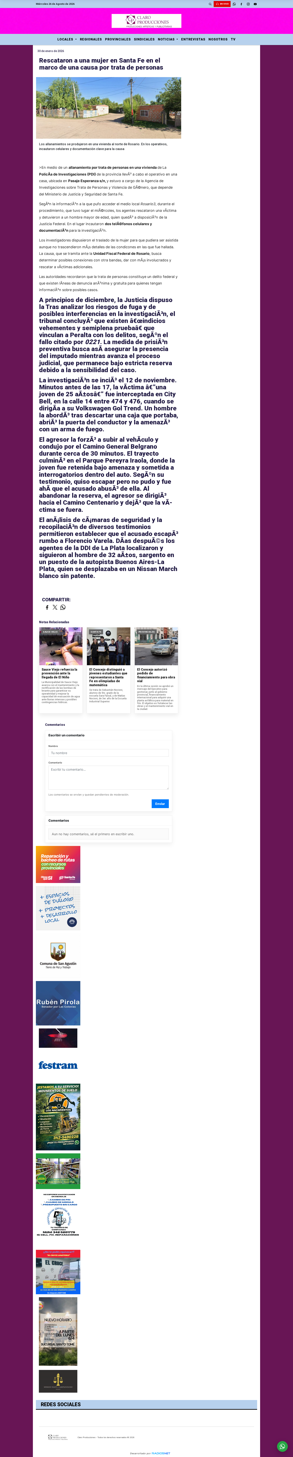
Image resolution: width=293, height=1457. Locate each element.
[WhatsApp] (234, 4)
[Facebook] (241, 4)
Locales (65, 39)
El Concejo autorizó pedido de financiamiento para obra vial (156, 675)
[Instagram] (248, 4)
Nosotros (218, 39)
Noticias (167, 39)
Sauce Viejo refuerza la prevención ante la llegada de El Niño (59, 673)
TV (233, 39)
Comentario (55, 762)
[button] (210, 4)
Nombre (53, 746)
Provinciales (118, 39)
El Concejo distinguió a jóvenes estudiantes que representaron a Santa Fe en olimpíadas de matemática (108, 677)
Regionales (91, 39)
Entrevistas (193, 39)
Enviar (160, 804)
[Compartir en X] (55, 607)
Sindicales (144, 39)
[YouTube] (255, 4)
